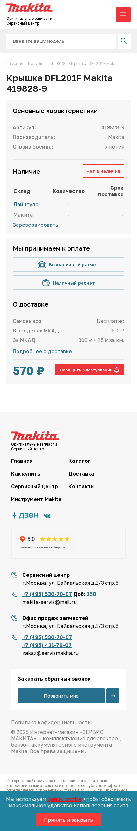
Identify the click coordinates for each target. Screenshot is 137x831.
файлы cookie (64, 799)
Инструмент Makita (36, 499)
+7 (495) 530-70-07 (47, 594)
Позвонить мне (61, 695)
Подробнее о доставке (42, 351)
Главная (21, 461)
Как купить (25, 473)
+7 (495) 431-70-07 (47, 645)
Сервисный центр (34, 486)
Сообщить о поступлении (86, 370)
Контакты (81, 486)
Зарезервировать (35, 225)
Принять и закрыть (68, 820)
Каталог (79, 461)
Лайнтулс (25, 204)
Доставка (81, 473)
